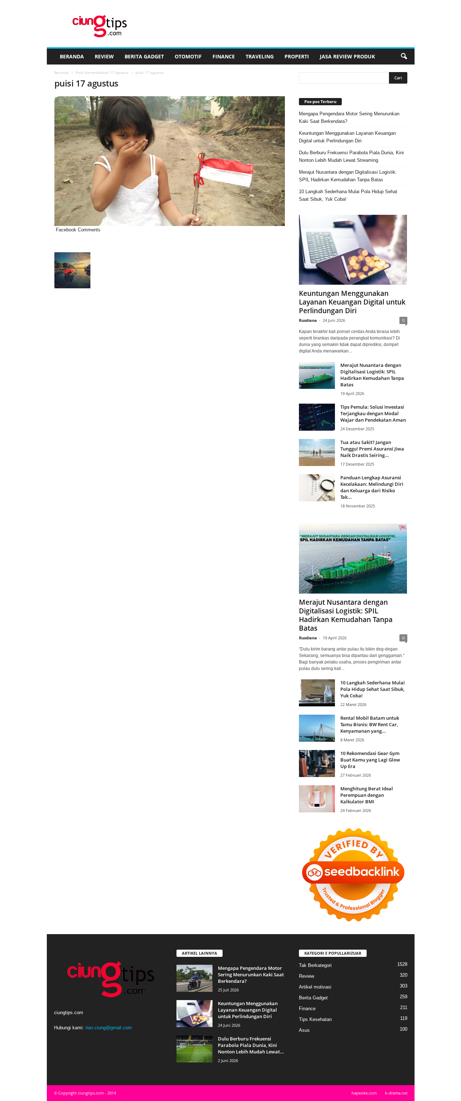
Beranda (72, 56)
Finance (223, 56)
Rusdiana (308, 320)
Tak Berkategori (315, 965)
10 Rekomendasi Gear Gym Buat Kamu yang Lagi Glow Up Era (370, 759)
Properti (297, 56)
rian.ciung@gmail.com (108, 1027)
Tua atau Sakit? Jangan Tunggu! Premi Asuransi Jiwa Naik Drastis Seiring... (372, 448)
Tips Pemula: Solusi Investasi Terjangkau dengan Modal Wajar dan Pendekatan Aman (373, 413)
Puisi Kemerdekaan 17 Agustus (102, 72)
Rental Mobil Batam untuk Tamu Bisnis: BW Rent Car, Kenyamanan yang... (369, 724)
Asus (304, 1030)
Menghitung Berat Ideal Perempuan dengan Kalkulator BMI (366, 795)
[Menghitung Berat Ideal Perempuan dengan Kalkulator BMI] (317, 798)
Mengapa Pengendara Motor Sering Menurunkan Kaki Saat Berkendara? (349, 117)
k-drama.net (396, 1093)
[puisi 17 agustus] (169, 161)
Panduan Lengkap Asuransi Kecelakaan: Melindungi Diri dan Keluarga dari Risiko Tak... (371, 487)
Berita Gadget (144, 56)
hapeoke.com (364, 1093)
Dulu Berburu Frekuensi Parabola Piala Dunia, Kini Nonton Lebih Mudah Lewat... (251, 1045)
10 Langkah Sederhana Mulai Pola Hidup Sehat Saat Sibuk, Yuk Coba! (348, 195)
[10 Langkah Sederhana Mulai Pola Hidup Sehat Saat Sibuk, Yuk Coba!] (317, 692)
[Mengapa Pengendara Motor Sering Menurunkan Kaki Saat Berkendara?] (194, 978)
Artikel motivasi (315, 987)
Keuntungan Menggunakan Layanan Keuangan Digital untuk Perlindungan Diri (347, 136)
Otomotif (188, 56)
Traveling (260, 56)
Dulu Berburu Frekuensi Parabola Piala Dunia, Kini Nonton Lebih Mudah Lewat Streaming (351, 156)
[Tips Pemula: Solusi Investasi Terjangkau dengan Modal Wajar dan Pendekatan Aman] (317, 417)
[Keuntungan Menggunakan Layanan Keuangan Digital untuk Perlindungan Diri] (353, 250)
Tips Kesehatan (315, 1019)
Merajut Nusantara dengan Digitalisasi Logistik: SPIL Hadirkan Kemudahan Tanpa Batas (348, 175)
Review (104, 56)
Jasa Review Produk (347, 56)
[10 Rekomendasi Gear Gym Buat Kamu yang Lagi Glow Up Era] (317, 763)
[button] (404, 57)
